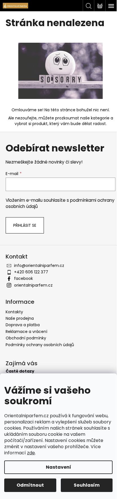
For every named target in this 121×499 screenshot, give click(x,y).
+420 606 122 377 (31, 272)
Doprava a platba (23, 325)
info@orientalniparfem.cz (39, 265)
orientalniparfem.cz (33, 285)
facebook (23, 278)
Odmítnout (30, 485)
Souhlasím (87, 485)
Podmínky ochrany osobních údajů (40, 345)
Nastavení (58, 467)
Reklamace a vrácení (26, 331)
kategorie (100, 118)
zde (31, 453)
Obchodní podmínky (26, 338)
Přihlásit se (24, 225)
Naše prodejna (20, 318)
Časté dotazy (20, 371)
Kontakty (14, 312)
